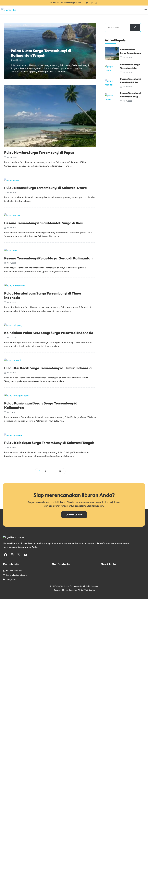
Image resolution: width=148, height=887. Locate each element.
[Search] (135, 27)
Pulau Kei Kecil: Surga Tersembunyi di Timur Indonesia (48, 368)
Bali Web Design (88, 590)
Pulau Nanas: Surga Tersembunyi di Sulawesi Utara (45, 188)
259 (60, 472)
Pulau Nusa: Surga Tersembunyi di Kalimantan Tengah (41, 53)
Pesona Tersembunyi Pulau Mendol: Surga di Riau (43, 223)
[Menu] (146, 10)
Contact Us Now (74, 514)
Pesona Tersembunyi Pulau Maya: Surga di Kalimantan (48, 258)
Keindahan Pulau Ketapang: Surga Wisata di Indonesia (48, 333)
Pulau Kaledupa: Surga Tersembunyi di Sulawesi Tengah (49, 443)
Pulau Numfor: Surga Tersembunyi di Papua (39, 152)
